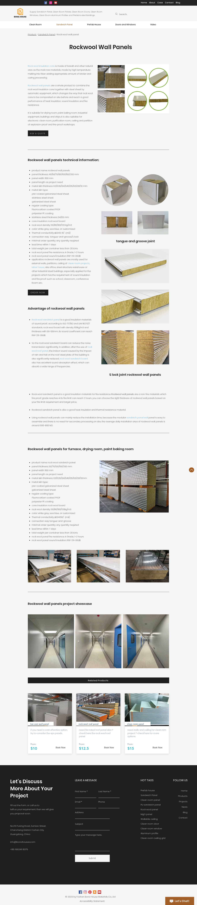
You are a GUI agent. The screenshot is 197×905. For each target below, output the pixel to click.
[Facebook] (45, 2)
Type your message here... (88, 835)
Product (32, 34)
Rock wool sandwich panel (46, 319)
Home (144, 2)
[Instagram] (50, 2)
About (152, 2)
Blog (179, 2)
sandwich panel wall (137, 417)
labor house (38, 267)
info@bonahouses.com (22, 841)
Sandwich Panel (46, 34)
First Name (80, 791)
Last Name (104, 791)
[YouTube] (55, 2)
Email (77, 802)
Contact (169, 2)
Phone (101, 802)
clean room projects (79, 263)
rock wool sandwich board (74, 358)
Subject (79, 824)
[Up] (191, 469)
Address (79, 812)
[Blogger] (94, 892)
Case (160, 2)
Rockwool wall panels (39, 85)
